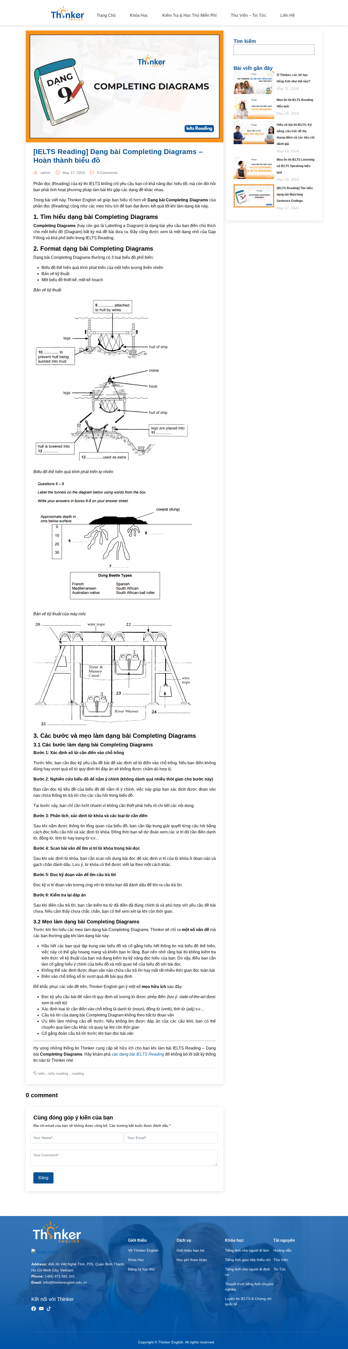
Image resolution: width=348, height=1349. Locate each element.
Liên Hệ (287, 15)
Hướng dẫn (282, 1250)
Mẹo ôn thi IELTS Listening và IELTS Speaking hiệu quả (295, 166)
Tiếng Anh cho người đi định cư (247, 1272)
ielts (41, 1073)
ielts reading (58, 1073)
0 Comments (107, 172)
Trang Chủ (106, 15)
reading (78, 1073)
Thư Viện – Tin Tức (248, 15)
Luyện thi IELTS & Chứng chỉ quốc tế (248, 1301)
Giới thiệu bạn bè (190, 1250)
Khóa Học (139, 15)
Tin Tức (279, 1269)
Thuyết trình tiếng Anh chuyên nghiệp (249, 1286)
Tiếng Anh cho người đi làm (247, 1250)
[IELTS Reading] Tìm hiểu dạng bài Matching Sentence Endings (295, 194)
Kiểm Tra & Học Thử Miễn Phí (189, 15)
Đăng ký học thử (141, 1269)
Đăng (43, 1178)
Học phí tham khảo (192, 1260)
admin (45, 172)
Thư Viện (280, 1260)
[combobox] (274, 49)
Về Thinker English (143, 1250)
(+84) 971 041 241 (60, 1276)
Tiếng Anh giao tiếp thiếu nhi (248, 1260)
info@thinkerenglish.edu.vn (65, 1282)
